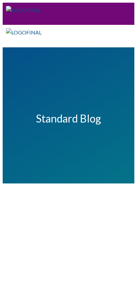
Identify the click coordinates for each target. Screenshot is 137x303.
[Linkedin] (105, 15)
